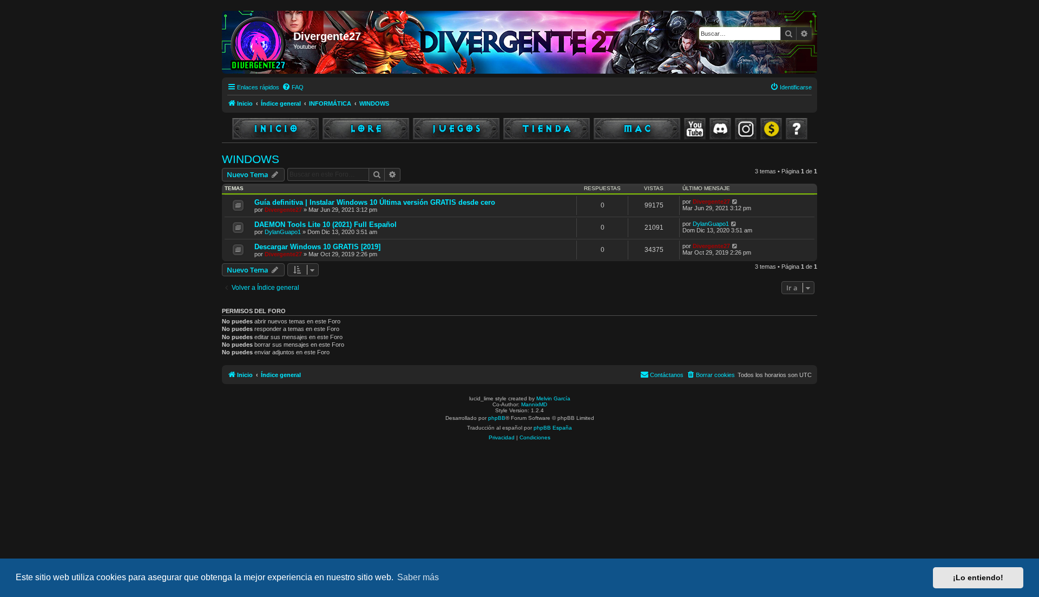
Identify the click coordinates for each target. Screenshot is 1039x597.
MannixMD (534, 404)
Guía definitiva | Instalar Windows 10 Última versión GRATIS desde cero (374, 202)
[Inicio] (259, 42)
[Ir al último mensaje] (735, 201)
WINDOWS (250, 159)
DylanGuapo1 (283, 232)
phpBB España (553, 428)
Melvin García (553, 398)
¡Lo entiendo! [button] (978, 577)
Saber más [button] (418, 577)
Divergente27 (283, 209)
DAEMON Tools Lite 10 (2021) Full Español (325, 224)
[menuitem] (293, 87)
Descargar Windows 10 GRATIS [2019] (317, 247)
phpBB (496, 418)
